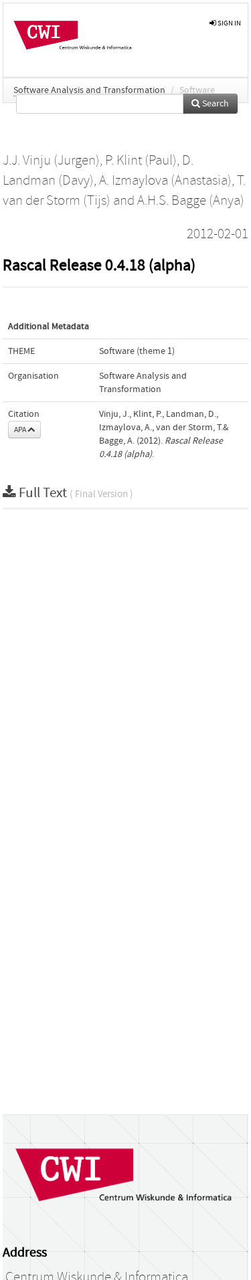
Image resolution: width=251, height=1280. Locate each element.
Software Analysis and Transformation (89, 90)
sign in (228, 23)
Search (214, 103)
